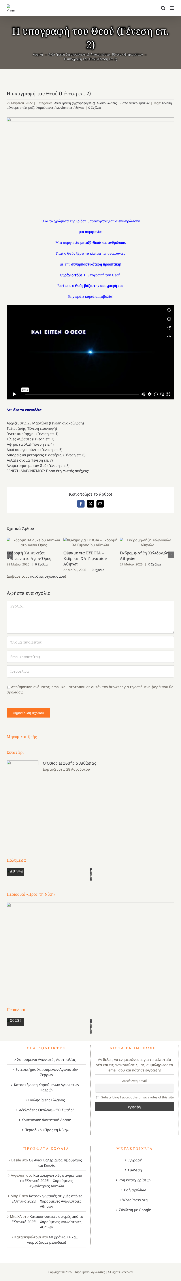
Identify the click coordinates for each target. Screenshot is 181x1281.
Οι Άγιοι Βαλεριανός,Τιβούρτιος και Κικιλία (55, 1163)
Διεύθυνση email (134, 1081)
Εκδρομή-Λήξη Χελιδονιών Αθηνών (147, 542)
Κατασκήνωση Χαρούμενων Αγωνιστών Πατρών (46, 1087)
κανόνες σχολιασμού (47, 576)
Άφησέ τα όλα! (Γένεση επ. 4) (30, 444)
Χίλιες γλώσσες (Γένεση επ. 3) (30, 439)
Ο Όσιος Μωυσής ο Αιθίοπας (69, 763)
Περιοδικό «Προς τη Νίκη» (47, 1129)
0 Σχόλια (94, 107)
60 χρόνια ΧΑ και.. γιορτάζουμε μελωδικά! (53, 1240)
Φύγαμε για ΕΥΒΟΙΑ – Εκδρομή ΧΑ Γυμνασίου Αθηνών (90, 542)
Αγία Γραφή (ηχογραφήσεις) (74, 103)
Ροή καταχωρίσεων (135, 1180)
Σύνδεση (135, 1170)
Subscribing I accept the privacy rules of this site (137, 1097)
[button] (10, 555)
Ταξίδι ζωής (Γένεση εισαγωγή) (32, 428)
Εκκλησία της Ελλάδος (46, 1100)
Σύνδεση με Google (135, 1209)
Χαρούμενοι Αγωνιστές (89, 1272)
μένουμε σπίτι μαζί (21, 107)
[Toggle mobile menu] (172, 8)
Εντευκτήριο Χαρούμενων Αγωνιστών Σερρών (46, 1072)
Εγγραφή (135, 1160)
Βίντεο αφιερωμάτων (134, 103)
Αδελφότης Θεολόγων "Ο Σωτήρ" (46, 1109)
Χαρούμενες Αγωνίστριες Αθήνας (60, 107)
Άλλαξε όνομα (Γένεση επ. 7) (30, 460)
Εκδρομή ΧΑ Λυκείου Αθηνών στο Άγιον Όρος (34, 542)
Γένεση (167, 103)
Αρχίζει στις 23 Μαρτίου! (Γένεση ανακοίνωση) (45, 423)
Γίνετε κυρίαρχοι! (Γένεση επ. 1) (32, 433)
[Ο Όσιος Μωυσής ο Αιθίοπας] (22, 800)
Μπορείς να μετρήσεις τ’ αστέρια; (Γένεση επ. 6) (46, 454)
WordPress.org (135, 1199)
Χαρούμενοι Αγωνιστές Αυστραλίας (46, 1059)
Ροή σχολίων (135, 1189)
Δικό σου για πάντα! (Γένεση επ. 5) (34, 449)
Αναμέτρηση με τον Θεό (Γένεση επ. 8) (38, 465)
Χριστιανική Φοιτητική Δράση (46, 1119)
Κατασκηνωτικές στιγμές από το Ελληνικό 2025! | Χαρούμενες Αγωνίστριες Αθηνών (51, 1180)
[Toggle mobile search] (163, 8)
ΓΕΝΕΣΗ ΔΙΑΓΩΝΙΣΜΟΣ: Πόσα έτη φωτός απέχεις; (48, 470)
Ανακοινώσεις (107, 103)
